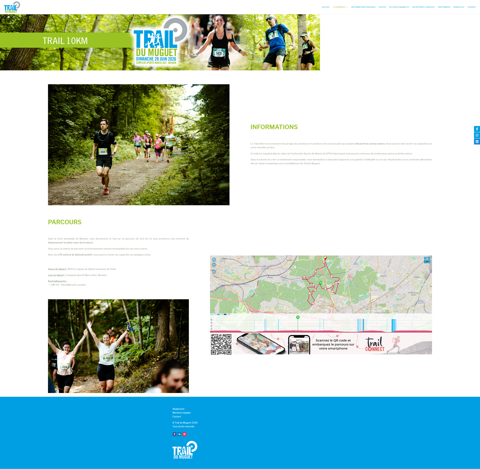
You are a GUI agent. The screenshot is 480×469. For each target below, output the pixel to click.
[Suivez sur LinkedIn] (180, 434)
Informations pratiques (363, 7)
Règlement (178, 409)
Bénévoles (459, 7)
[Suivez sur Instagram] (184, 434)
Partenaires (444, 7)
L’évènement (339, 7)
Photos (382, 7)
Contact (472, 7)
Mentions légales (181, 412)
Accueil (326, 7)
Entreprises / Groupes (423, 7)
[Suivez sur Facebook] (174, 434)
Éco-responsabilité (399, 7)
